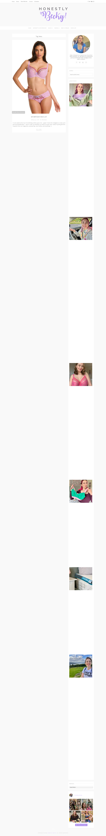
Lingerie (22, 112)
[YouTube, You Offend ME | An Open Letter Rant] (80, 491)
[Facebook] (76, 62)
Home (13, 1)
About (17, 1)
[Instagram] (93, 1)
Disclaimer (36, 1)
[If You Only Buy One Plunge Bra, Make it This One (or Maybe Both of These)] (80, 94)
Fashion (56, 28)
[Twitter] (89, 1)
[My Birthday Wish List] (38, 76)
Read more (39, 129)
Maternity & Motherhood (39, 28)
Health (50, 28)
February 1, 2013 (35, 119)
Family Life (73, 28)
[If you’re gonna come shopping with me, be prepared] (75, 804)
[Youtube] (83, 62)
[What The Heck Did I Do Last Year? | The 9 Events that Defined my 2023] (80, 666)
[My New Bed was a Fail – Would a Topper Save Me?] (80, 578)
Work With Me (24, 1)
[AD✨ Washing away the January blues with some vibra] (87, 816)
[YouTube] (91, 1)
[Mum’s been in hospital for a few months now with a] (87, 804)
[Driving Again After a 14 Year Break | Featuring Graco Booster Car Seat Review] (80, 228)
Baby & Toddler (65, 28)
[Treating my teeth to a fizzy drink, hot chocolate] (75, 816)
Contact (31, 1)
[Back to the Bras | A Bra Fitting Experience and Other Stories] (80, 374)
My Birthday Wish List (39, 117)
